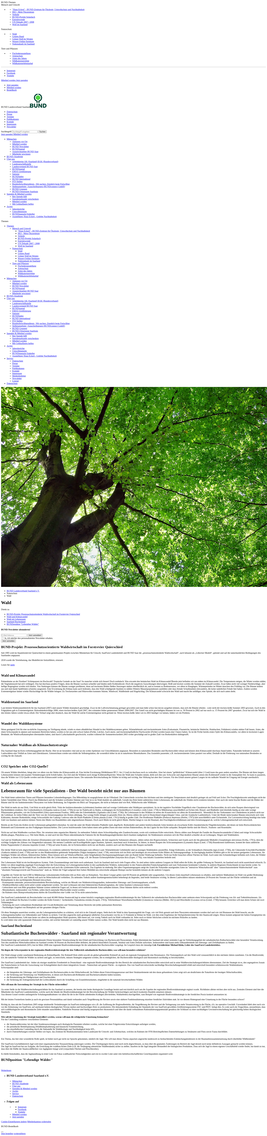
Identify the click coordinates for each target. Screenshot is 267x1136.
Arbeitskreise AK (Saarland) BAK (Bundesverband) (35, 161)
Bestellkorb (12, 90)
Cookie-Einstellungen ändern (14, 1121)
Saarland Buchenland (16, 621)
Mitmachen (12, 139)
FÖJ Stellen (17, 181)
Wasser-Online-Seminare (23, 41)
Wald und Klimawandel (17, 616)
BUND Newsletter (20, 146)
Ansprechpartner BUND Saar (25, 151)
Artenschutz (17, 56)
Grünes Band (18, 36)
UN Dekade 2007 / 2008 (23, 22)
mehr (12, 665)
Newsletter (11, 127)
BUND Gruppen (19, 189)
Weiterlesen (6, 1070)
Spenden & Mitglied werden (19, 194)
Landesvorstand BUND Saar (25, 166)
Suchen (42, 132)
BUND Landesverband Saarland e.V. (23, 591)
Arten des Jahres (19, 58)
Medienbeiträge (19, 376)
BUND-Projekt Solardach (23, 17)
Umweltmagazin (19, 211)
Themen (10, 226)
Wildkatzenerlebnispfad (22, 63)
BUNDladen (18, 176)
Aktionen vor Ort (19, 141)
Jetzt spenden (22, 80)
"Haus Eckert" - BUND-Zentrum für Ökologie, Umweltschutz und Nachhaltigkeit (48, 9)
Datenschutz (12, 112)
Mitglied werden (8, 80)
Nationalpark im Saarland (23, 44)
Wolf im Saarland (20, 24)
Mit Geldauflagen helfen (23, 204)
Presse (9, 114)
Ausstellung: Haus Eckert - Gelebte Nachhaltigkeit (34, 216)
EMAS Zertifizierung (21, 171)
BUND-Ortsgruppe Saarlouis (25, 191)
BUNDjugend (18, 149)
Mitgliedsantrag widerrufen (39, 1121)
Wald (14, 34)
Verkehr (15, 14)
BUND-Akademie (15, 156)
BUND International (21, 179)
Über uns (11, 159)
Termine (10, 117)
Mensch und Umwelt (21, 228)
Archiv (10, 206)
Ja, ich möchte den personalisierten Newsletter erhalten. (28, 638)
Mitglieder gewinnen (21, 154)
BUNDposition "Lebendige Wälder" (23, 624)
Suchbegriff (6, 131)
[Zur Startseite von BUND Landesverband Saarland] (38, 107)
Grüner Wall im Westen (22, 39)
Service (10, 358)
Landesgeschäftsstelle (21, 164)
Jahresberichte (18, 209)
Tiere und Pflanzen (20, 263)
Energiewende (18, 19)
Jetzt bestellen (7, 1133)
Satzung (15, 174)
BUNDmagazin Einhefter (23, 214)
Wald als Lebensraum (16, 619)
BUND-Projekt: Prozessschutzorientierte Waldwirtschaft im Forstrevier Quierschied (43, 614)
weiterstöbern (20, 1133)
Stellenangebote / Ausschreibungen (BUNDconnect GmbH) (38, 186)
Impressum (11, 124)
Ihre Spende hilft (19, 196)
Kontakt (10, 122)
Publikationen (13, 119)
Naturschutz (17, 248)
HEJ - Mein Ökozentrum (23, 12)
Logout (15, 381)
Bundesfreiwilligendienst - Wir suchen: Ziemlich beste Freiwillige (41, 184)
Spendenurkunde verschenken (25, 199)
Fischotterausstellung (21, 53)
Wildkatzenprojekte (20, 61)
